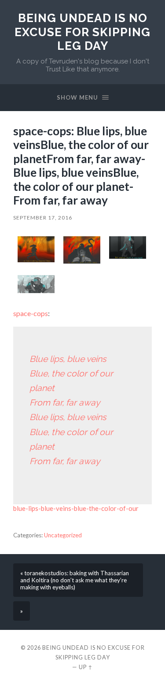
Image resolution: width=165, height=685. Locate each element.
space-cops (30, 313)
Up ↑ (86, 666)
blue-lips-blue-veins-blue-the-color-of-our (76, 508)
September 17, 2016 (42, 217)
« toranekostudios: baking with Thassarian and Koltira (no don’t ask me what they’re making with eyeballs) (74, 580)
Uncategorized (63, 535)
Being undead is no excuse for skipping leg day (82, 31)
